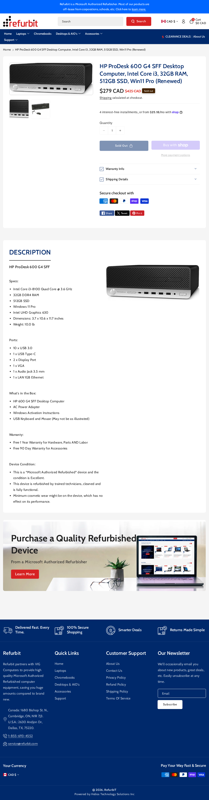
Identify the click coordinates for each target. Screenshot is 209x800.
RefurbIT (110, 790)
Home (7, 49)
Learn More (25, 574)
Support (60, 698)
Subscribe (170, 704)
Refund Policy (116, 684)
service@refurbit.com (23, 744)
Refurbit (12, 653)
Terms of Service (118, 698)
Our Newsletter (174, 653)
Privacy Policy (116, 677)
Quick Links (67, 653)
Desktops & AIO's (67, 684)
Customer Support (126, 653)
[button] (197, 21)
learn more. (139, 9)
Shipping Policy (117, 691)
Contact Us (114, 671)
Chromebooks (65, 677)
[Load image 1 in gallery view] (19, 109)
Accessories (63, 691)
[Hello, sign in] (183, 21)
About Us (113, 664)
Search (141, 21)
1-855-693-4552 (20, 736)
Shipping (106, 98)
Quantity (106, 123)
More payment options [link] (175, 155)
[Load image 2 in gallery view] (40, 109)
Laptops (60, 671)
